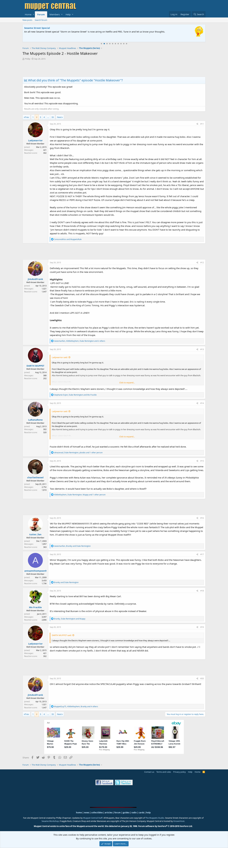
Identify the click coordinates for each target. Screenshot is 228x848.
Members (54, 14)
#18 (202, 590)
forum (117, 812)
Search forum (41, 20)
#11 (202, 124)
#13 (202, 349)
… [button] (48, 117)
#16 (202, 518)
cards (141, 812)
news (86, 812)
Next (59, 117)
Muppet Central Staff (93, 817)
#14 (202, 403)
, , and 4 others (76, 706)
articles (109, 812)
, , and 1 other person (78, 452)
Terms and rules (163, 771)
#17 (202, 554)
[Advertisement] (114, 69)
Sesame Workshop (50, 821)
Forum (41, 14)
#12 (202, 262)
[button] (33, 14)
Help (68, 14)
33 (52, 117)
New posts (27, 20)
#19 (202, 627)
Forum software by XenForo (165, 826)
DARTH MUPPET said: (62, 635)
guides (126, 812)
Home (28, 14)
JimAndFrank (35, 279)
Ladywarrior (35, 140)
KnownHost (178, 821)
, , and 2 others (79, 341)
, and (75, 395)
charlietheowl (35, 477)
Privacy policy (179, 771)
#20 (202, 678)
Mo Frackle (35, 607)
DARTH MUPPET (35, 365)
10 (126, 43)
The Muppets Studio (154, 817)
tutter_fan (35, 534)
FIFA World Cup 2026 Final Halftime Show (48, 27)
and (68, 239)
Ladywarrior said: (60, 357)
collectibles (97, 812)
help (148, 812)
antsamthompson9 (35, 570)
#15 (202, 461)
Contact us (149, 771)
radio (134, 812)
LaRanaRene (35, 419)
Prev (27, 117)
